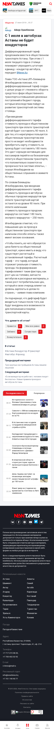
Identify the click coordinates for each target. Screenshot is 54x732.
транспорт (34, 351)
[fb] (18, 522)
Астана (10, 351)
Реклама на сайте (27, 703)
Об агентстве (27, 700)
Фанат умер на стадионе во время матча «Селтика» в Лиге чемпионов (25, 490)
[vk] (12, 522)
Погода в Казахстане (12, 629)
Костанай (31, 596)
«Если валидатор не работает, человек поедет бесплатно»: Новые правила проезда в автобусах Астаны (26, 379)
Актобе (30, 587)
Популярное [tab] (39, 393)
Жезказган (32, 613)
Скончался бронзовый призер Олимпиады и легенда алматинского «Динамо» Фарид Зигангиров (25, 449)
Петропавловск (10, 605)
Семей (30, 583)
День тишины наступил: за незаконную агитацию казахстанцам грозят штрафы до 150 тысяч (25, 477)
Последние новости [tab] (15, 393)
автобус (11, 354)
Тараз (5, 609)
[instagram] (24, 522)
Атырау (6, 592)
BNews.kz (22, 72)
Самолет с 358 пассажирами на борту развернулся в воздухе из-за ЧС (25, 413)
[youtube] (30, 522)
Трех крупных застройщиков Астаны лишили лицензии (25, 366)
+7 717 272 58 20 (10, 653)
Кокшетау (7, 596)
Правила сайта (27, 696)
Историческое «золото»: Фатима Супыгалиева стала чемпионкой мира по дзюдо (24, 402)
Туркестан (32, 609)
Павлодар (31, 600)
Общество (9, 23)
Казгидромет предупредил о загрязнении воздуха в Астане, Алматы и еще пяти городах (25, 436)
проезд (21, 354)
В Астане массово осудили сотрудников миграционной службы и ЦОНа (24, 424)
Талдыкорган (33, 605)
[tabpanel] (27, 449)
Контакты (27, 707)
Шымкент (7, 583)
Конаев (30, 617)
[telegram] (41, 522)
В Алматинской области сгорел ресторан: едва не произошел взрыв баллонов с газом (25, 463)
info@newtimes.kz (10, 675)
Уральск (6, 613)
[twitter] (36, 522)
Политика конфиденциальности (27, 692)
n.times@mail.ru (9, 666)
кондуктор (21, 351)
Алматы (30, 579)
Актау (5, 587)
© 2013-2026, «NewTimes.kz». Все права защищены (27, 689)
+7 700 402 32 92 (10, 657)
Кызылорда (8, 600)
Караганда (32, 592)
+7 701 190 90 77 (10, 679)
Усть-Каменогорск (11, 617)
